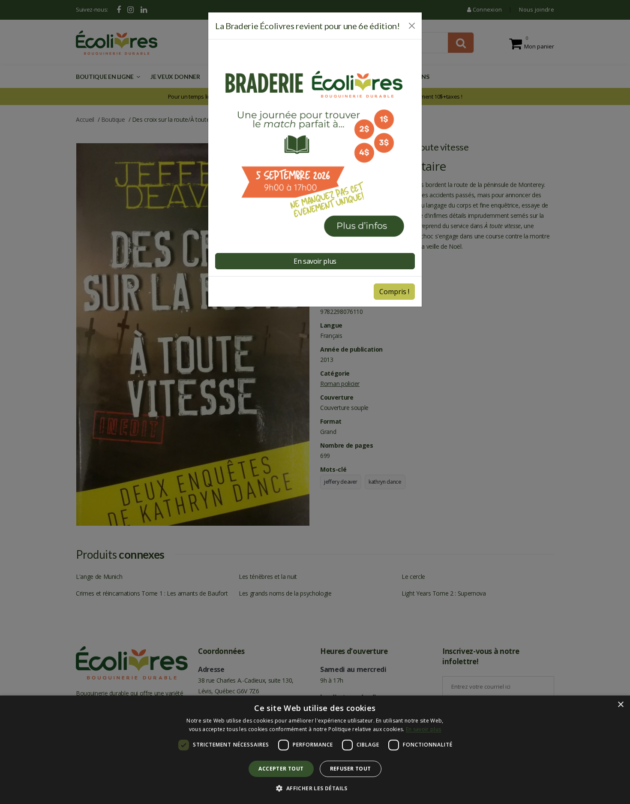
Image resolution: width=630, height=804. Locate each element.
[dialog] (315, 750)
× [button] (620, 705)
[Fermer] (411, 25)
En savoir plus (423, 729)
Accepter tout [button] (280, 768)
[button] (314, 788)
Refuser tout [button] (350, 768)
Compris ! (394, 291)
